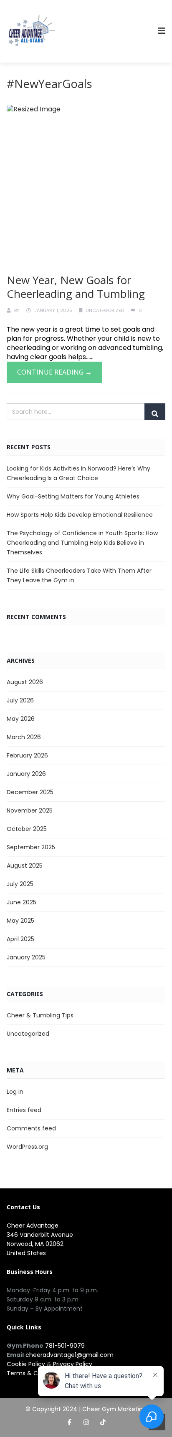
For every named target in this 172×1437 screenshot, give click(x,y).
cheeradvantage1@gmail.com (69, 1355)
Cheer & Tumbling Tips (40, 1015)
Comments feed (31, 1128)
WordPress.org (27, 1147)
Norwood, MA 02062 (35, 1244)
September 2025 (31, 847)
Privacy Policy (72, 1364)
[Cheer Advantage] (32, 31)
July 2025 (20, 884)
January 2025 (26, 957)
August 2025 (25, 865)
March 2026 (24, 737)
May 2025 (20, 920)
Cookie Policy (26, 1364)
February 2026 (27, 755)
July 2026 (20, 700)
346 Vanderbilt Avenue (40, 1235)
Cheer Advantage (32, 1225)
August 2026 (25, 682)
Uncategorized (105, 310)
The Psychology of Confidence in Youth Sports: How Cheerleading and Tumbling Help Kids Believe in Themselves (82, 542)
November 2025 (30, 810)
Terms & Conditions (36, 1373)
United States (26, 1253)
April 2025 (20, 939)
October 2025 (27, 829)
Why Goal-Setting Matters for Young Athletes (73, 496)
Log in (15, 1091)
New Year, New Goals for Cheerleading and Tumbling (76, 286)
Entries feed (24, 1110)
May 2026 (21, 719)
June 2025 (21, 902)
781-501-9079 (65, 1345)
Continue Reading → (54, 372)
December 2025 (30, 792)
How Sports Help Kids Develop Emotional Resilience (80, 515)
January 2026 (26, 774)
